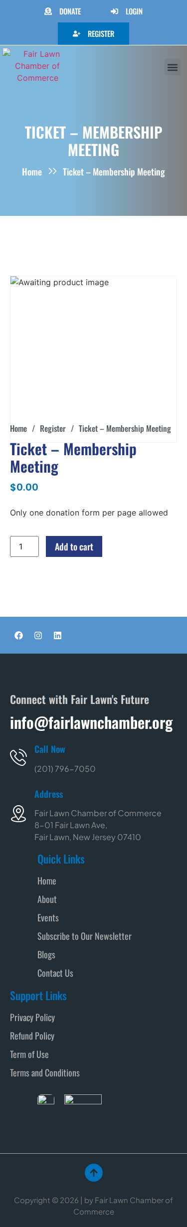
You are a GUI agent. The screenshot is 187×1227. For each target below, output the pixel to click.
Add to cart (74, 546)
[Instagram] (37, 635)
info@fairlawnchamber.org (91, 721)
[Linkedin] (57, 635)
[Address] (18, 813)
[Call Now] (18, 757)
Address (48, 793)
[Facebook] (18, 635)
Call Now (49, 748)
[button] (173, 67)
